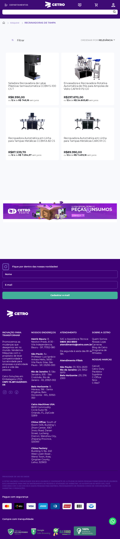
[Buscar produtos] (115, 11)
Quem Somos (99, 339)
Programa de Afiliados (99, 351)
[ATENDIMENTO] (79, 5)
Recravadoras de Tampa (40, 22)
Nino (94, 380)
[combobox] (60, 12)
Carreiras (97, 344)
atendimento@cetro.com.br (76, 344)
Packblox (97, 371)
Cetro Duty (98, 368)
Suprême (97, 374)
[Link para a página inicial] (4, 23)
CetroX (96, 366)
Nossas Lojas (99, 341)
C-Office (96, 377)
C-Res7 (96, 382)
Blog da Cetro (99, 347)
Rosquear (14, 23)
